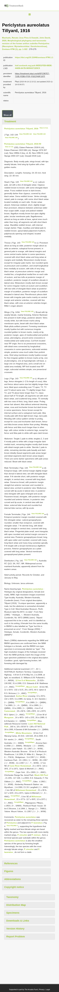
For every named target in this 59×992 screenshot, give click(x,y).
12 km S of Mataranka (26, 680)
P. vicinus (36, 835)
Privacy (41, 989)
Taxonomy (12, 897)
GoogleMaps (20, 686)
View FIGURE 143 (39, 134)
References (11, 863)
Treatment (10, 121)
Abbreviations (12, 879)
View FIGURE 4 (12, 825)
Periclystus (11, 823)
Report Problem (15, 936)
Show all (8, 115)
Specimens (12, 912)
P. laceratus (36, 823)
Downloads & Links (17, 920)
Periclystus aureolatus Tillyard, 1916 (21, 128)
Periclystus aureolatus (32, 589)
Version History (15, 928)
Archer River (22, 696)
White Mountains (24, 733)
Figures (8, 871)
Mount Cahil (32, 687)
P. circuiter (22, 835)
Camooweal (10, 711)
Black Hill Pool (41, 775)
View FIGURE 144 (11, 137)
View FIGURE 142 (25, 134)
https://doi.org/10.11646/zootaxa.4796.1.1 (34, 57)
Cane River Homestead (20, 766)
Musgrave (9, 717)
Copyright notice (14, 887)
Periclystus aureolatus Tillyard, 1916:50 (22, 144)
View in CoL (44, 128)
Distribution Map (16, 905)
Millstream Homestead (26, 790)
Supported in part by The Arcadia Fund (23, 989)
